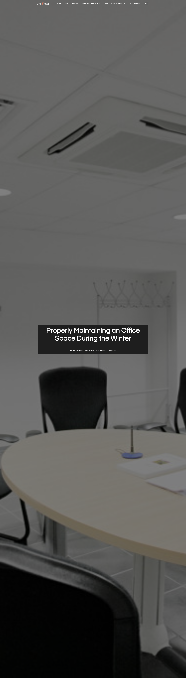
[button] (146, 3)
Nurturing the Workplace (91, 3)
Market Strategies (72, 3)
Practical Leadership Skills (115, 3)
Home (59, 3)
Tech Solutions (134, 3)
